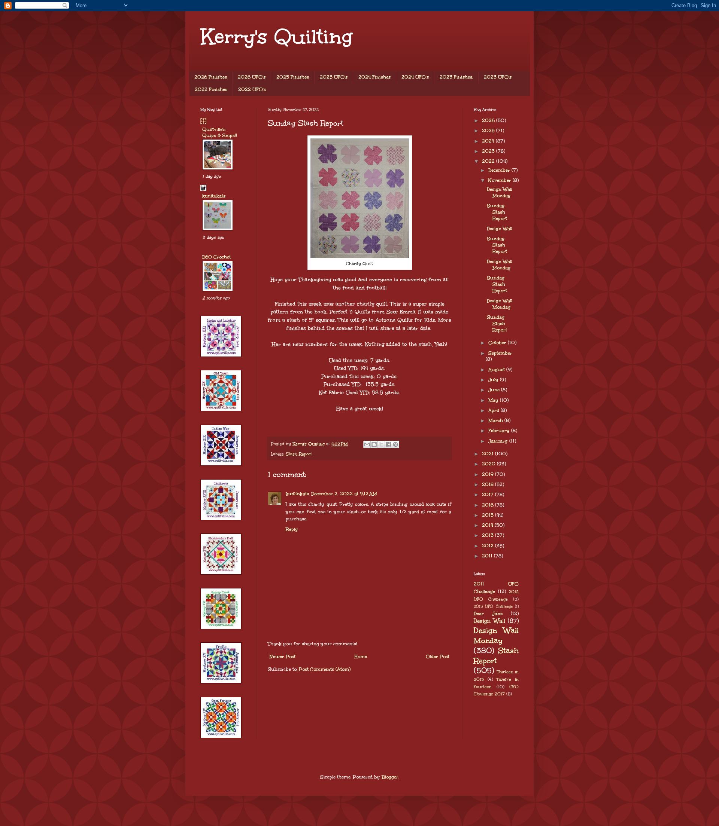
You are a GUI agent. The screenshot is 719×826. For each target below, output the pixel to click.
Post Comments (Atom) (325, 669)
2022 (489, 161)
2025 (489, 131)
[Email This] (367, 444)
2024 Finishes (374, 77)
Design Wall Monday (499, 192)
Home (360, 657)
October (498, 343)
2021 (488, 454)
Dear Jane (488, 614)
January (498, 441)
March (496, 420)
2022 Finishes (211, 89)
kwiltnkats (297, 494)
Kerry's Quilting (276, 36)
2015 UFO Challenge (493, 606)
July (494, 380)
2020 (489, 464)
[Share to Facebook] (388, 444)
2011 (488, 556)
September (500, 353)
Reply (292, 529)
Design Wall (499, 229)
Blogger (390, 777)
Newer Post (282, 657)
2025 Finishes (292, 77)
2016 (488, 505)
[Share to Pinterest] (395, 444)
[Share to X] (381, 444)
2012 (488, 546)
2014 (488, 525)
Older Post (437, 657)
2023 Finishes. (456, 77)
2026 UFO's (252, 77)
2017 (488, 495)
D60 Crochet (216, 257)
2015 (488, 515)
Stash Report (299, 454)
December (500, 170)
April (494, 410)
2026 (489, 120)
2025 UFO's (334, 77)
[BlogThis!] (374, 444)
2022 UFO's (252, 89)
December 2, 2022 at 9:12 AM (344, 494)
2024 (489, 141)
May (494, 400)
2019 (488, 474)
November (500, 180)
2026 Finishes (210, 77)
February (499, 431)
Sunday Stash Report (497, 212)
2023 (489, 151)
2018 (488, 484)
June (494, 390)
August (497, 370)
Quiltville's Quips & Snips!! (219, 132)
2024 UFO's (415, 77)
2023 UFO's (498, 77)
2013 (488, 535)
